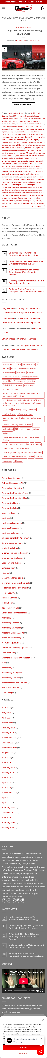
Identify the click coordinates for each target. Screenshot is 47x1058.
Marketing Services (10, 622)
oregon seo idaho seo (22, 150)
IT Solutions (7, 602)
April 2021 (6, 802)
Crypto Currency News (12, 543)
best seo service (9, 373)
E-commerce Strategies (12, 558)
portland (36, 429)
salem (5, 444)
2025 (19, 364)
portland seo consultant (14, 158)
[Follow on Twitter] (14, 900)
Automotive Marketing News (15, 493)
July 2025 (6, 757)
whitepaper (18, 461)
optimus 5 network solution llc (13, 148)
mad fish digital (32, 140)
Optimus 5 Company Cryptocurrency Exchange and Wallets (22, 419)
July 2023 (6, 787)
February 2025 (8, 767)
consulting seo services (17, 124)
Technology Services (11, 677)
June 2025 (6, 762)
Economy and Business (12, 562)
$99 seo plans (18, 116)
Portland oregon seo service (26, 156)
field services (29, 385)
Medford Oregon (9, 414)
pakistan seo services (17, 153)
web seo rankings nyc (22, 203)
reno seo (32, 169)
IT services (7, 410)
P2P (16, 429)
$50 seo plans (7, 116)
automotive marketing (27, 368)
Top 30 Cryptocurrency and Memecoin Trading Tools (22, 453)
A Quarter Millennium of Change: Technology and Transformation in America (24, 272)
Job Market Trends (10, 607)
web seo (38, 201)
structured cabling (22, 448)
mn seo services (39, 145)
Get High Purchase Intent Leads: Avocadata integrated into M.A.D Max (22, 310)
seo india (10, 182)
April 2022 (6, 797)
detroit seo (40, 124)
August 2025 (8, 752)
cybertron (31, 381)
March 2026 (7, 722)
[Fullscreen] (41, 990)
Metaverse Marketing (11, 637)
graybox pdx (20, 129)
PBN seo (29, 153)
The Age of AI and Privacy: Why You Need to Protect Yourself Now (22, 347)
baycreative (33, 118)
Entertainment (8, 568)
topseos (19, 201)
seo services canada (16, 190)
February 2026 (8, 727)
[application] (23, 981)
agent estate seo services (18, 118)
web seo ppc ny (7, 203)
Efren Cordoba (8, 338)
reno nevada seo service (19, 169)
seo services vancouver (21, 193)
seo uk (8, 195)
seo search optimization (21, 187)
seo (36, 174)
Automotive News (23, 27)
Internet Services (9, 597)
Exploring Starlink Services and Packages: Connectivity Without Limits (26, 290)
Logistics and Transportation (15, 612)
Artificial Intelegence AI (12, 483)
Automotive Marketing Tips (14, 498)
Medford (32, 410)
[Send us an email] (18, 900)
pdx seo (36, 153)
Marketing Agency (20, 410)
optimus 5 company (24, 414)
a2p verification (29, 364)
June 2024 (6, 777)
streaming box (8, 448)
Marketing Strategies (11, 627)
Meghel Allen (34, 41)
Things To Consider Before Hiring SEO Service (23, 32)
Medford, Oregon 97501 (13, 632)
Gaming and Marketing (12, 577)
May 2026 (6, 712)
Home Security (8, 592)
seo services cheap (32, 190)
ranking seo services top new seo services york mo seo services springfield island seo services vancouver (22, 166)
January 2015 (8, 827)
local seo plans (7, 140)
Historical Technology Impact (15, 587)
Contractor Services (27, 338)
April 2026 (6, 717)
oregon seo (9, 150)
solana (38, 444)
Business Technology (11, 533)
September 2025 (9, 747)
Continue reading (23, 104)
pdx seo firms (26, 429)
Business (6, 518)
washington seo (28, 201)
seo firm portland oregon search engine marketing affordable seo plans (23, 179)
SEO (4, 662)
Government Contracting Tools (16, 583)
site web (41, 195)
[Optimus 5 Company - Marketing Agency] (23, 8)
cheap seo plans (24, 121)
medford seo (28, 142)
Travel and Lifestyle (10, 687)
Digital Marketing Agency (12, 385)
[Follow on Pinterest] (23, 900)
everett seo (34, 126)
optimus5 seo (8, 429)
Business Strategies (10, 528)
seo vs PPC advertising (19, 195)
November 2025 (9, 737)
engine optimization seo (11, 126)
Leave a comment (38, 206)
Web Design (7, 692)
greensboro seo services (35, 129)
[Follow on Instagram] (9, 900)
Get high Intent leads (10, 389)
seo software (35, 193)
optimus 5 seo (30, 148)
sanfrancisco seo (8, 174)
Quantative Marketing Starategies (17, 657)
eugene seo (24, 126)
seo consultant (14, 177)
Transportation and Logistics (15, 682)
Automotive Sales (10, 508)
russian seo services (16, 171)
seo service (34, 187)
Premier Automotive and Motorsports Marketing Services (21, 438)
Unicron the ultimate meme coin (15, 457)
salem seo (28, 171)
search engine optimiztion (24, 174)
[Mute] (37, 990)
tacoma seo (32, 198)
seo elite (24, 177)
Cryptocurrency (20, 381)
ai (37, 364)
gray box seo (10, 129)
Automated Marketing (12, 488)
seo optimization (31, 182)
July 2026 (6, 707)
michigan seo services (24, 145)
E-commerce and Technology (15, 553)
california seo (13, 121)
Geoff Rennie (8, 318)
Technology (7, 667)
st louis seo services (9, 198)
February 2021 (8, 807)
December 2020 (9, 812)
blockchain (21, 373)
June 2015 (6, 817)
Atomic (14, 368)
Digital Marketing (10, 548)
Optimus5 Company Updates (15, 647)
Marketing (6, 617)
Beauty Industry (9, 513)
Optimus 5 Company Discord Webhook (17, 425)
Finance (5, 573)
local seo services (19, 140)
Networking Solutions (12, 642)
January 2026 (8, 732)
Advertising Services (11, 478)
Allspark (6, 368)
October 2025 (8, 742)
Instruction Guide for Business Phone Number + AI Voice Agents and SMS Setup (21, 394)
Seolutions (33, 195)
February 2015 (8, 822)
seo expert (32, 177)
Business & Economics (12, 523)
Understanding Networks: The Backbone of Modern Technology (23, 253)
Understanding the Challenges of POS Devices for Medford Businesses (26, 262)
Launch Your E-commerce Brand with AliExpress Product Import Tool (21, 320)
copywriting (31, 124)
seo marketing (19, 182)
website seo (35, 203)
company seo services (11, 377)
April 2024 (6, 782)
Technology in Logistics (12, 672)
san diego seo (38, 171)
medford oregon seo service (12, 142)
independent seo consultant (27, 132)
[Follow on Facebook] (4, 900)
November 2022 (9, 792)
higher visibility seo (9, 132)
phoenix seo (11, 156)
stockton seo (22, 198)
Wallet (31, 457)
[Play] (5, 990)
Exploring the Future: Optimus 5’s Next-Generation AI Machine (27, 281)
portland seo (7, 433)
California (30, 373)
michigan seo (10, 145)
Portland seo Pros (30, 158)
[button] (43, 1019)
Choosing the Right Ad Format (15, 538)
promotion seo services (30, 161)
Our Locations (8, 652)
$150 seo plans (36, 113)
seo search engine (14, 185)
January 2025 (8, 772)
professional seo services (11, 161)
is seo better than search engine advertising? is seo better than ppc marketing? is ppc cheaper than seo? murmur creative (23, 134)
